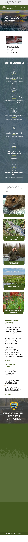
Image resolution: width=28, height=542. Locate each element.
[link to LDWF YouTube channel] (18, 478)
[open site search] (25, 7)
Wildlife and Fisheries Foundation (14, 489)
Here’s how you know (13, 3)
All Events (8, 394)
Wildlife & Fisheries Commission (14, 487)
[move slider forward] (25, 42)
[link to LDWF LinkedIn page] (20, 478)
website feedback (12, 471)
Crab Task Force (13, 494)
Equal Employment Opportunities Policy (14, 517)
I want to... (7, 24)
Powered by (14, 533)
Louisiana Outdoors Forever (14, 492)
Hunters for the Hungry (14, 491)
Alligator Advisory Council (13, 505)
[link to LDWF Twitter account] (13, 478)
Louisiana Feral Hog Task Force (14, 501)
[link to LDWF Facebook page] (10, 478)
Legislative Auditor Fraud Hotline (14, 519)
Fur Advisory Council (13, 507)
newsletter (13, 475)
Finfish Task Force (14, 496)
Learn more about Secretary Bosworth (13, 439)
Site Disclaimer (14, 515)
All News (7, 360)
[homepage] (8, 7)
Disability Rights (13, 523)
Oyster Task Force (14, 498)
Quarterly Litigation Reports (14, 514)
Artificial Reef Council (14, 503)
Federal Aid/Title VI (14, 521)
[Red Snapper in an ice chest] (14, 44)
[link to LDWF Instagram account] (15, 478)
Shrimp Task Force (14, 500)
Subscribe (8, 322)
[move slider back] (3, 42)
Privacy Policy (14, 524)
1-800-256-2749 (14, 456)
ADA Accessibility (14, 528)
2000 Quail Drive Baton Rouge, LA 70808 (14, 454)
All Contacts (13, 459)
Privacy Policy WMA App (14, 526)
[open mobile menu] (21, 7)
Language (9, 1)
